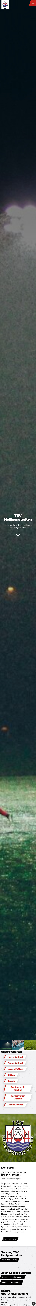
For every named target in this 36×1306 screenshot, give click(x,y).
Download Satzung (9, 1260)
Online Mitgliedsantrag (11, 1282)
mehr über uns (10, 1239)
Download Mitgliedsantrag (12, 1277)
